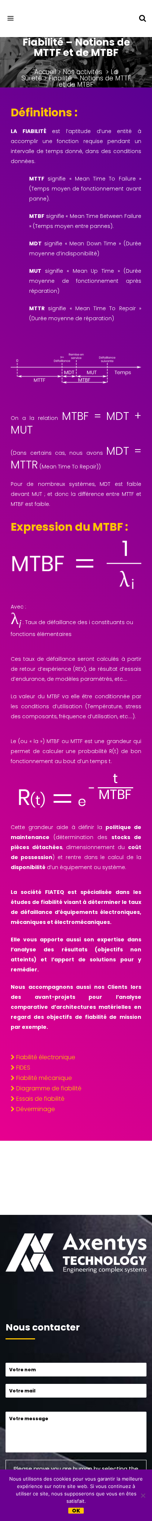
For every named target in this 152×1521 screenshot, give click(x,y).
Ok (76, 1511)
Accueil (45, 71)
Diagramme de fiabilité (49, 1088)
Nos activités (82, 71)
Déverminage (35, 1109)
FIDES (23, 1067)
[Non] (142, 1495)
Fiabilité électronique (45, 1057)
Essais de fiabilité (40, 1098)
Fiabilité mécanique (44, 1078)
